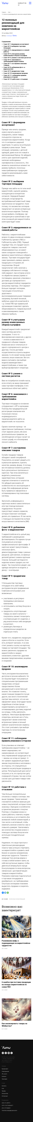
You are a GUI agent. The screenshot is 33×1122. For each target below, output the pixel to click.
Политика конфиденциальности (9, 1110)
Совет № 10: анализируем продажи (16, 73)
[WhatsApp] (8, 893)
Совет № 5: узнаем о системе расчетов (17, 57)
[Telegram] (5, 893)
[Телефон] (11, 1053)
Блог (9, 12)
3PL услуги (4, 1074)
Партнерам (4, 1079)
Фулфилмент (5, 1069)
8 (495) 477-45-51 (8, 1060)
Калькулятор (5, 1093)
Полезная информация (17, 899)
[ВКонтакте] (3, 893)
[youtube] (9, 1053)
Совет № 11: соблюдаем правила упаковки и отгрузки (15, 76)
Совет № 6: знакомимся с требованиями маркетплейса (14, 60)
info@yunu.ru (8, 1062)
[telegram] (3, 1053)
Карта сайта (12, 1057)
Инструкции (5, 1096)
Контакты (4, 1086)
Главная (4, 12)
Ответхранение (5, 1071)
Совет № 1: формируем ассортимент (16, 44)
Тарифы (4, 1091)
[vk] (6, 1053)
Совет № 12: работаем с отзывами (16, 79)
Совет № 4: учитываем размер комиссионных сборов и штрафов (15, 54)
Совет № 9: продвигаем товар (14, 71)
